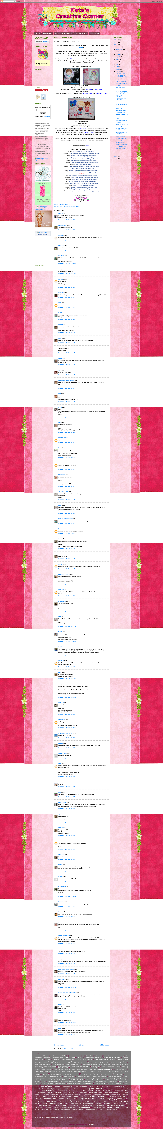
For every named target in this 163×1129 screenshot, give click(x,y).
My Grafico (113, 1096)
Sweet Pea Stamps (61, 1105)
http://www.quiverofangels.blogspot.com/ (84, 162)
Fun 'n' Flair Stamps (121, 1085)
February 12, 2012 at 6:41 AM (66, 916)
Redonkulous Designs (83, 1100)
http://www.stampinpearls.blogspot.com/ (84, 187)
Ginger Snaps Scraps (46, 1086)
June (117, 61)
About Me (47, 33)
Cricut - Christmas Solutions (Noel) (117, 1061)
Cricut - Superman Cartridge (107, 1073)
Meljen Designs (97, 1094)
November (119, 49)
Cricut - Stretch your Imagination (89, 1073)
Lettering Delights (107, 1090)
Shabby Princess (87, 1101)
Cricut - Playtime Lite (67, 1071)
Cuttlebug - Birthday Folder (84, 1076)
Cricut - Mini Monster (47, 1069)
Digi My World (100, 1083)
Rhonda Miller (62, 225)
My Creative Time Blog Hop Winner (68, 1096)
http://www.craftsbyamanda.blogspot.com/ (84, 177)
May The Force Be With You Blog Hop (49, 1094)
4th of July (53, 1056)
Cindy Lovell (61, 979)
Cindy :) (60, 213)
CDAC (79, 1057)
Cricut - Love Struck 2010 (106, 1067)
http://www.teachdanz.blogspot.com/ (84, 172)
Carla (59, 763)
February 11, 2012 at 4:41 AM (66, 332)
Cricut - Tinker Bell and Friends (70, 1074)
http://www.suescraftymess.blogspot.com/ (83, 181)
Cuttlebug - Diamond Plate (114, 1076)
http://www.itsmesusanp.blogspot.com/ (84, 155)
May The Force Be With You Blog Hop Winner (71, 1094)
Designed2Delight (88, 1083)
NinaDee (60, 235)
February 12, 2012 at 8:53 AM (66, 953)
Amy (59, 370)
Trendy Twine (113, 1107)
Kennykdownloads (62, 1090)
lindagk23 (61, 660)
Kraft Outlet (78, 1090)
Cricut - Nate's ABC (58, 1069)
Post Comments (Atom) (68, 1048)
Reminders (95, 1100)
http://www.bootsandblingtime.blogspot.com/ (83, 176)
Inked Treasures (76, 1088)
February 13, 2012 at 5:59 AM (66, 1034)
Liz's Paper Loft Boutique (121, 1090)
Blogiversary (47, 1057)
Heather (60, 841)
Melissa (60, 782)
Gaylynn (60, 743)
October (118, 52)
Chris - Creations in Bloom (65, 518)
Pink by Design (111, 1098)
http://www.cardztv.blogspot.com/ (84, 151)
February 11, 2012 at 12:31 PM (67, 697)
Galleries (94, 33)
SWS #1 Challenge (73, 1105)
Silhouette (95, 1101)
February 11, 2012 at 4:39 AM (66, 319)
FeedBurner (46, 116)
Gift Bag (37, 1086)
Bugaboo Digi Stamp (58, 1057)
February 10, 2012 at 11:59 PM (67, 263)
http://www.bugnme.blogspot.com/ (83, 168)
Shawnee (60, 528)
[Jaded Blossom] (43, 181)
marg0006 (61, 255)
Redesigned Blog (71, 1100)
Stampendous (99, 1103)
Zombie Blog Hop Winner (111, 1109)
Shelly (60, 1004)
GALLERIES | (69, 1117)
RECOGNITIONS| (61, 1117)
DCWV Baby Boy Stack (53, 1081)
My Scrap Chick (122, 1096)
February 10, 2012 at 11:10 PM (67, 250)
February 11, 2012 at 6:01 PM (66, 849)
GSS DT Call (92, 1086)
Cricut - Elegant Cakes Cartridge (42, 1064)
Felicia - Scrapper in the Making (67, 992)
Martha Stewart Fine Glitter (111, 1092)
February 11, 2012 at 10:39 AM (67, 626)
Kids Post (71, 1090)
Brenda (60, 554)
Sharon (60, 864)
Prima (47, 1100)
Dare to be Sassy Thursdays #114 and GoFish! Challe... (122, 75)
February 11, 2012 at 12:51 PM (67, 737)
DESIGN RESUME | (51, 1117)
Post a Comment (61, 1038)
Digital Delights (118, 1083)
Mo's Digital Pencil (115, 1094)
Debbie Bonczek (62, 647)
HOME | (37, 1117)
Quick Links (62, 1100)
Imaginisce (59, 1088)
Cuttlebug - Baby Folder (69, 1076)
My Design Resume (63, 33)
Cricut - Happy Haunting (50, 1066)
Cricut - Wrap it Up (118, 1074)
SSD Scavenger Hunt (76, 1103)
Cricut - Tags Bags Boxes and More (51, 1074)
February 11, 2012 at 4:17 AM (66, 297)
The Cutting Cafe (100, 1105)
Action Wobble (62, 1056)
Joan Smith (61, 292)
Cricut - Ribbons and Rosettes (81, 1071)
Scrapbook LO (120, 79)
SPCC (66, 1103)
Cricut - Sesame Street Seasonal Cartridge (113, 1071)
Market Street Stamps (95, 1092)
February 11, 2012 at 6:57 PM (66, 859)
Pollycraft (119, 1098)
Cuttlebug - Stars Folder (77, 1079)
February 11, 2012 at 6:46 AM (66, 457)
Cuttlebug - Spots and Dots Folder (60, 1079)
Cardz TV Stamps (64, 206)
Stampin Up (107, 1103)
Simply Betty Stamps (105, 1101)
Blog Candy (106, 1056)
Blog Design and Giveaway (117, 1056)
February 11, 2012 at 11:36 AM (67, 655)
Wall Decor (56, 1109)
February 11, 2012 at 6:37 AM (66, 432)
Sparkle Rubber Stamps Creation (52, 1103)
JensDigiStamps (112, 1088)
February (118, 71)
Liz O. (59, 505)
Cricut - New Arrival (70, 1069)
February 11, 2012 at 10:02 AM (67, 596)
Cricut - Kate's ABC (51, 1067)
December (119, 47)
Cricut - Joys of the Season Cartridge (111, 1066)
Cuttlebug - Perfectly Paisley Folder (98, 1078)
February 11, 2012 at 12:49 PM (67, 727)
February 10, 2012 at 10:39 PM (67, 219)
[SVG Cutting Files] (42, 206)
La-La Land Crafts (74, 206)
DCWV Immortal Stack (101, 1081)
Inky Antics (84, 1088)
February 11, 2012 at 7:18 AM (66, 513)
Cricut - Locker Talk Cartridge (90, 1067)
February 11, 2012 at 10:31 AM (67, 611)
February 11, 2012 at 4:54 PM (66, 808)
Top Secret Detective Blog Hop (67, 1107)
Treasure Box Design (99, 1107)
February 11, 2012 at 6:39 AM (66, 442)
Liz (59, 447)
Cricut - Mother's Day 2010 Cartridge (105, 1059)
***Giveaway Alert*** (122, 81)
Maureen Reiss (62, 753)
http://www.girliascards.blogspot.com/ (83, 189)
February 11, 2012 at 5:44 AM (66, 401)
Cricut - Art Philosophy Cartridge (45, 1061)
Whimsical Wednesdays (78, 1109)
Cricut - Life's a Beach (75, 1067)
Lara (59, 792)
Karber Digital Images (48, 1090)
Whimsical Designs (65, 1109)
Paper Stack (61, 1098)
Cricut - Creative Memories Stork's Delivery (61, 1062)
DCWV (43, 1081)
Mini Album (106, 1094)
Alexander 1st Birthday (74, 1056)
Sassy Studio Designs (116, 1100)
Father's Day (92, 1085)
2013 (116, 42)
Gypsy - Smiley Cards (107, 1086)
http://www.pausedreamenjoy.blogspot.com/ (83, 170)
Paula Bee (61, 702)
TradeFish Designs (83, 1107)
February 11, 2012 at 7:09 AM (66, 499)
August (118, 56)
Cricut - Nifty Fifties (82, 1069)
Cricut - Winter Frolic (106, 1074)
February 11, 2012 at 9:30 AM (66, 568)
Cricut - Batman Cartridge (80, 1061)
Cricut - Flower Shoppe (104, 1064)
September (119, 54)
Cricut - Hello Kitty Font (64, 1066)
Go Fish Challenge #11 (122, 114)
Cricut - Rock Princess (95, 1071)
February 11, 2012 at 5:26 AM (66, 352)
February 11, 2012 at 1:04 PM (66, 748)
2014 (116, 40)
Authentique (89, 1056)
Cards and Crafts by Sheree (66, 380)
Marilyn (60, 324)
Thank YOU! (119, 108)
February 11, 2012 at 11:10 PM (67, 896)
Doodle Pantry (44, 1085)
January (118, 153)
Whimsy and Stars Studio (92, 1109)
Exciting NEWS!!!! (120, 142)
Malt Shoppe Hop (83, 1092)
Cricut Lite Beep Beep (88, 1059)
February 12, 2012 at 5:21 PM (66, 1012)
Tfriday (60, 564)
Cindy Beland (62, 802)
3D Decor (37, 1056)
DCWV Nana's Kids (112, 1081)
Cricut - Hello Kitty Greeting (80, 1066)
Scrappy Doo (62, 886)
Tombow (56, 1107)
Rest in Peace (103, 1100)
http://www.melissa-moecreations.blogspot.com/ (84, 153)
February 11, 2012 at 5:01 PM (66, 822)
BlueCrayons (61, 719)
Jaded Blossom (95, 1089)
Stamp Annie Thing (88, 1103)
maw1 (60, 463)
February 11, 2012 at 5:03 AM (66, 342)
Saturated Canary (39, 1101)
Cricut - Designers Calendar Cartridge (71, 1059)
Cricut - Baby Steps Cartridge (64, 1061)
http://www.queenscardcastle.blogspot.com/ (84, 157)
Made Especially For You (70, 1092)
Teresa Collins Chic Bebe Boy (87, 1105)
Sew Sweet (78, 1101)
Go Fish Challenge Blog (80, 1086)
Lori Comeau (61, 312)
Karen (60, 358)
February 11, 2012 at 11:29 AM (67, 641)
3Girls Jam (46, 1056)
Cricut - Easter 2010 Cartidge (118, 1062)
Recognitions (80, 33)
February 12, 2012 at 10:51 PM (67, 1022)
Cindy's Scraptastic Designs (93, 1057)
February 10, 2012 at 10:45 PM (67, 230)
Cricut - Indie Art (95, 1066)
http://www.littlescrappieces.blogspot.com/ (84, 183)
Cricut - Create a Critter (41, 1062)
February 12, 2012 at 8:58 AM (66, 973)
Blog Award (99, 1056)
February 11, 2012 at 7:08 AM (66, 486)
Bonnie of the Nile (120, 136)
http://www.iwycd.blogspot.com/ (83, 185)
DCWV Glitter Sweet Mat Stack (85, 1081)
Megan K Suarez (88, 1094)
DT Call (62, 1085)
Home (37, 33)
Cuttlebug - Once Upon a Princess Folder (76, 1078)
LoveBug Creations (54, 1092)
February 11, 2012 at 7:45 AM (66, 533)
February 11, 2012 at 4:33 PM (66, 786)
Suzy (59, 393)
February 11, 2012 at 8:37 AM (66, 558)
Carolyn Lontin (62, 437)
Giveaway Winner (67, 1086)
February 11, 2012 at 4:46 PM (66, 796)
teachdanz (61, 1018)
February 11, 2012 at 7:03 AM (66, 469)
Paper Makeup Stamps (50, 1098)
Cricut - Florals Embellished (90, 1064)
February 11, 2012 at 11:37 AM (67, 678)
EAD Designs (69, 1085)
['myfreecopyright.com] (43, 160)
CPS (42, 1059)
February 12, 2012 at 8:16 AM (66, 930)
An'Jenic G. (61, 245)
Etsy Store (84, 1085)
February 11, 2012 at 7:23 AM (66, 523)
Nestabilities (38, 1098)
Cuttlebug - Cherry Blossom (99, 1076)
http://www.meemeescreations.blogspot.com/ (84, 166)
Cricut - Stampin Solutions (56, 1073)
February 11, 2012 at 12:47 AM (67, 273)
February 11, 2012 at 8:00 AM (66, 548)
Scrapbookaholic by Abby (67, 1101)
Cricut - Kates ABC (63, 1067)
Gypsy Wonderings (119, 1086)
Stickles (115, 1103)
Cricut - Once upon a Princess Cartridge (100, 1069)
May (117, 64)
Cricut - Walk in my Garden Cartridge (89, 1074)
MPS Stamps (42, 1096)
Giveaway (57, 1086)
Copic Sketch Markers (112, 1057)
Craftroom (48, 1059)
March (118, 69)
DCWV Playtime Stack (47, 1083)
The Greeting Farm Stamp (115, 1105)
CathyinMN (61, 854)
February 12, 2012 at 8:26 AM (66, 943)
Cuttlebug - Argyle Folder (54, 1076)
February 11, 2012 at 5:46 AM (66, 417)
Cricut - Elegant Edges (58, 1064)
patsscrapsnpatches (64, 935)
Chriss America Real (64, 574)
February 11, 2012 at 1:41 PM (66, 758)
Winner (102, 1109)
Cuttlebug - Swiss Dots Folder (94, 1079)
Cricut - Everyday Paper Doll (73, 1064)
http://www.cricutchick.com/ (83, 164)
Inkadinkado (67, 1088)
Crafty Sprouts (56, 1059)
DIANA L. (60, 876)
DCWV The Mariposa (60, 1083)
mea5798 (61, 589)
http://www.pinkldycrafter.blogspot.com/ (84, 161)
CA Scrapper (61, 474)
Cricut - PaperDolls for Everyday (52, 1071)
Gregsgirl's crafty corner (65, 733)
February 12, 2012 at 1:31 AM (66, 906)
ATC (83, 1056)
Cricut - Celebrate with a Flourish (97, 1061)
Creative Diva (62, 601)
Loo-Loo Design (41, 1092)
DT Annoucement (54, 1085)
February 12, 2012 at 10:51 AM (67, 987)
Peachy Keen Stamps (87, 1098)
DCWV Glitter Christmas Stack (68, 1081)
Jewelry (119, 1088)
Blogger (91, 1124)
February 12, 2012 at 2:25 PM (66, 999)
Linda (59, 1028)
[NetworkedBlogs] (42, 232)
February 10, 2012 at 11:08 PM (67, 240)
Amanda (60, 911)
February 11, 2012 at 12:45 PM (67, 714)
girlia (59, 302)
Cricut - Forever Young (117, 1064)
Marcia (60, 631)
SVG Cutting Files (45, 1105)
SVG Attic (122, 1103)
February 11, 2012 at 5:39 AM (66, 374)
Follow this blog (42, 234)
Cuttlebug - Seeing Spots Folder (118, 1078)
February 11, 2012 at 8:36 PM (66, 871)
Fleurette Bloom (111, 1085)
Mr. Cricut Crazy (52, 1096)
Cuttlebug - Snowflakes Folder (42, 1079)
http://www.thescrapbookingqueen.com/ (85, 179)
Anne (59, 539)
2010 (116, 158)
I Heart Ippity (50, 1088)
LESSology (98, 1090)
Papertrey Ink (71, 1098)
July (117, 59)
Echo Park (78, 1085)
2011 (116, 156)
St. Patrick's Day (120, 102)
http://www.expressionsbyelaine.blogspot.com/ (84, 191)
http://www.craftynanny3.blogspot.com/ (85, 159)
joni (59, 922)
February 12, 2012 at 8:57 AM (66, 963)
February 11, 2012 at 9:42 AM (66, 584)
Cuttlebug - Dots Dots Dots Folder (55, 1078)
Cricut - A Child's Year (122, 1059)
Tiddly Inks (48, 1107)
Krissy (60, 407)
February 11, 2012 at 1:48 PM (66, 776)
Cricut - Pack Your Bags (120, 1069)
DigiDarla (110, 1083)
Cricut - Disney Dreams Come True (82, 1062)
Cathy (59, 672)
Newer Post (59, 1045)
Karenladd (61, 901)
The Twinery (38, 1107)
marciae (60, 279)
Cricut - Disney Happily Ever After (101, 1062)
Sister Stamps (115, 1101)
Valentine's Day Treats (46, 1109)
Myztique (61, 814)
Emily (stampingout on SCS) (66, 969)
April (117, 66)
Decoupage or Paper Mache (74, 1083)
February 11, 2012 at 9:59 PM (66, 881)
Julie (59, 616)
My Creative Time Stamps (92, 1096)
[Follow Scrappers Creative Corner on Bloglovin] (42, 42)
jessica (60, 338)
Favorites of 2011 (101, 1085)
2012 (116, 44)
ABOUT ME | (42, 1117)
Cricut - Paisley (39, 1071)
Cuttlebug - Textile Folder (111, 1079)
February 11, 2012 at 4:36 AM (66, 307)
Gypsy (98, 1086)
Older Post (104, 1045)
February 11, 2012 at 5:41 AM (66, 388)
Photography (102, 1098)
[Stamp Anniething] (42, 207)
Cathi (59, 422)
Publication (54, 1100)
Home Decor (42, 1088)
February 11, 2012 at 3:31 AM (66, 287)
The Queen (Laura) (63, 491)
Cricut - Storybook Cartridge (72, 1073)
